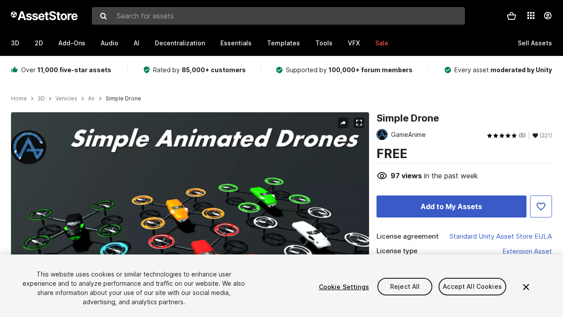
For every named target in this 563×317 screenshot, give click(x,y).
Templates (283, 43)
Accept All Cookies (472, 287)
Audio (109, 43)
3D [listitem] (41, 99)
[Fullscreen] (359, 123)
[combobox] (278, 16)
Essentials (236, 43)
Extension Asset (527, 251)
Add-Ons (71, 43)
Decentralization (180, 43)
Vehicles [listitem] (66, 99)
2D (39, 43)
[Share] (343, 123)
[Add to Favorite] (541, 206)
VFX (354, 43)
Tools (324, 43)
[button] (511, 16)
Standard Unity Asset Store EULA (501, 236)
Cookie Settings (344, 287)
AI (136, 43)
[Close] (526, 287)
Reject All (405, 287)
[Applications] (531, 15)
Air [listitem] (91, 99)
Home (19, 99)
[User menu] (547, 15)
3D (15, 43)
